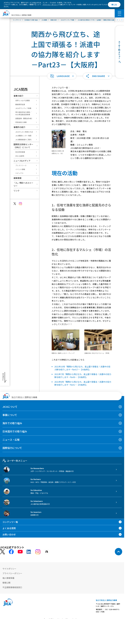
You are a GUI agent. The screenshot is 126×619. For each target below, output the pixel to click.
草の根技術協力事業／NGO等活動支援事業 (23, 113)
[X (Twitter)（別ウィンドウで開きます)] (2, 551)
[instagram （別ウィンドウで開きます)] (37, 551)
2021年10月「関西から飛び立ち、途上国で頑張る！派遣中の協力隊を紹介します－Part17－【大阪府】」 (82, 368)
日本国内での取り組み (14, 431)
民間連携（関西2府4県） (24, 118)
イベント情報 (20, 169)
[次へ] (122, 19)
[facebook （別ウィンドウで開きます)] (11, 551)
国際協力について (12, 448)
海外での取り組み (12, 423)
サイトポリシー (9, 568)
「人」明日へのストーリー (23, 184)
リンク (16, 190)
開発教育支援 (20, 104)
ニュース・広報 (11, 439)
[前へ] (118, 19)
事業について (9, 415)
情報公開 (6, 582)
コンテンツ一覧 (10, 521)
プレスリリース (20, 165)
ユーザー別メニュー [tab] (17, 460)
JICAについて (9, 406)
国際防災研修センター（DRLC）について (23, 146)
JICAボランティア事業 (23, 108)
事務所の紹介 (19, 127)
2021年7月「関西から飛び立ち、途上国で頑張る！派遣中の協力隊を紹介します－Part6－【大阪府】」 (82, 376)
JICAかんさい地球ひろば (24, 132)
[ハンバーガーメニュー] (119, 12)
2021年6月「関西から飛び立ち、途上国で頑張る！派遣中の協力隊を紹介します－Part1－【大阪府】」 (82, 383)
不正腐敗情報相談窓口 (12, 587)
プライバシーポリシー (50, 4)
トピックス (19, 173)
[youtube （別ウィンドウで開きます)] (20, 551)
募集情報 (17, 178)
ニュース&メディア (22, 160)
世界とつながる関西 (22, 100)
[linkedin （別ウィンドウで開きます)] (29, 552)
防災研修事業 (20, 152)
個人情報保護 (8, 577)
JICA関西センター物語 (23, 135)
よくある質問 (9, 528)
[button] (61, 76)
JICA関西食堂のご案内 (23, 139)
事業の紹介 (18, 95)
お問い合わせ (9, 534)
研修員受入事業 (21, 122)
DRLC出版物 (19, 156)
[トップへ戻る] (118, 551)
